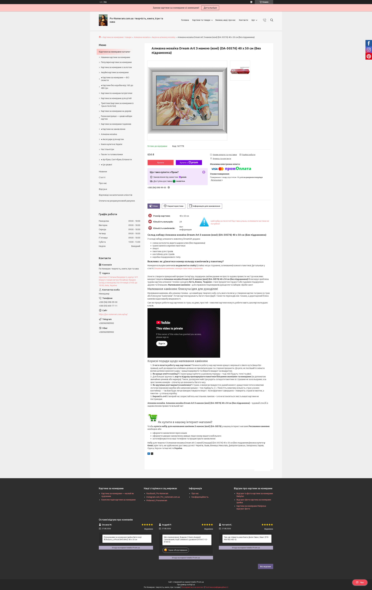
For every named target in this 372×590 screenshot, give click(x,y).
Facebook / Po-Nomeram (157, 493)
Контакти (243, 20)
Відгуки (103, 189)
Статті (102, 177)
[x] (152, 454)
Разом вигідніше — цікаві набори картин (116, 117)
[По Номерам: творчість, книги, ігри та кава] (103, 20)
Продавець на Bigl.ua (186, 584)
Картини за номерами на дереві (116, 111)
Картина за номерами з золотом (116, 67)
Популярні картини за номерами (116, 62)
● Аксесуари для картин (112, 139)
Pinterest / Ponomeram (156, 500)
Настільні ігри (107, 149)
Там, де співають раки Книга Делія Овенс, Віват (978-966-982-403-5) (246, 538)
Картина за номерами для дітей (116, 98)
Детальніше (210, 7)
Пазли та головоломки (112, 154)
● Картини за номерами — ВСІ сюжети (115, 78)
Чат (362, 582)
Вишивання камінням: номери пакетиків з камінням (178, 268)
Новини (103, 171)
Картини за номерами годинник (116, 124)
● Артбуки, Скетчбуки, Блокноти (116, 159)
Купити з (184, 162)
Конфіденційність (200, 497)
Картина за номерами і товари (117, 37)
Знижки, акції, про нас (225, 20)
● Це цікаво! (106, 164)
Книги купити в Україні (111, 144)
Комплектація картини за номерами (118, 500)
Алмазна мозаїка (142, 37)
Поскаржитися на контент (192, 587)
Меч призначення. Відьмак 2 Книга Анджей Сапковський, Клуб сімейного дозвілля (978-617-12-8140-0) (186, 539)
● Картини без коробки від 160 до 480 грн (117, 86)
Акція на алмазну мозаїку (163, 37)
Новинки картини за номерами (115, 57)
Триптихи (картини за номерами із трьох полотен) (117, 104)
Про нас (103, 183)
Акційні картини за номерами (115, 72)
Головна (185, 20)
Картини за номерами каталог (114, 51)
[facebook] (148, 454)
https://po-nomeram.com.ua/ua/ (113, 314)
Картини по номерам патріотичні (116, 93)
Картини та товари (201, 20)
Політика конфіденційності (216, 587)
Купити (160, 162)
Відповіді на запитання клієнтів (115, 195)
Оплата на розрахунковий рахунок (117, 200)
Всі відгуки (265, 566)
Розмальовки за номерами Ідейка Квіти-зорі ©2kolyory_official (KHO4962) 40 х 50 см (123, 538)
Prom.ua (200, 582)
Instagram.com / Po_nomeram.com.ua (163, 497)
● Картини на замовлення (113, 129)
